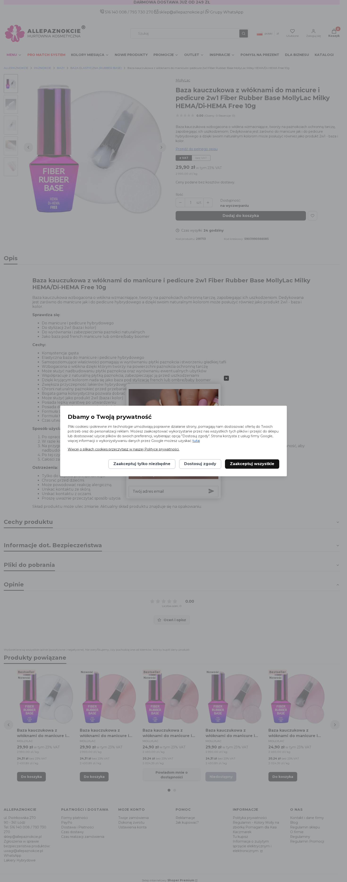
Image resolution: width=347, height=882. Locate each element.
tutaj (196, 441)
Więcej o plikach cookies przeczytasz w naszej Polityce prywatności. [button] (123, 449)
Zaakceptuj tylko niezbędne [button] (141, 464)
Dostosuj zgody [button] (200, 464)
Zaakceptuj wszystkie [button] (252, 464)
